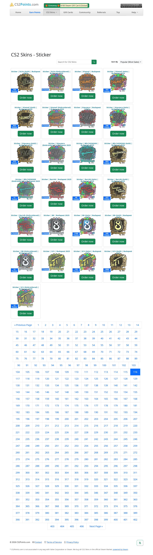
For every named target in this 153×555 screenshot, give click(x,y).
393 (47, 519)
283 (116, 459)
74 (136, 351)
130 (18, 385)
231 (116, 432)
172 (47, 405)
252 (67, 445)
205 (116, 419)
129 (135, 378)
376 (135, 506)
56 (110, 345)
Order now (26, 97)
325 (18, 486)
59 (136, 345)
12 (120, 325)
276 (47, 459)
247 (18, 445)
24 (93, 331)
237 (47, 439)
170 (27, 405)
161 (67, 398)
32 (34, 338)
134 (57, 385)
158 (37, 398)
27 (119, 331)
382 (67, 512)
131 (27, 385)
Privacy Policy (72, 542)
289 (47, 466)
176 (86, 405)
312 (18, 479)
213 (67, 425)
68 (85, 351)
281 (96, 459)
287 (27, 466)
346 (96, 492)
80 (59, 358)
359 (96, 499)
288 (37, 466)
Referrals (101, 12)
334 (106, 486)
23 (85, 331)
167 (125, 398)
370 (76, 506)
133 (47, 385)
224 (47, 432)
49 (51, 345)
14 (137, 325)
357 (76, 499)
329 (57, 486)
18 (42, 331)
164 (96, 398)
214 (76, 425)
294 (96, 466)
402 (135, 519)
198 (47, 419)
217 (106, 425)
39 (93, 338)
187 (67, 412)
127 (116, 378)
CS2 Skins (51, 12)
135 (67, 385)
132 (37, 385)
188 (76, 412)
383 (76, 512)
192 (116, 412)
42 (119, 338)
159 (47, 398)
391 (27, 519)
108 (57, 372)
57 (119, 345)
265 (67, 452)
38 (85, 338)
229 (96, 432)
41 (110, 338)
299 (18, 472)
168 (135, 398)
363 (135, 499)
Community (84, 12)
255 (96, 445)
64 (51, 351)
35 (59, 338)
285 (135, 459)
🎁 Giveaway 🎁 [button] (66, 5)
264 (57, 452)
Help (134, 12)
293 (86, 466)
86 (110, 358)
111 (86, 372)
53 (85, 345)
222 (27, 432)
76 (25, 358)
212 (57, 425)
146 (47, 392)
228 (86, 432)
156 (18, 398)
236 (37, 439)
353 (37, 499)
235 (27, 439)
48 (42, 345)
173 (57, 405)
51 (68, 345)
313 (27, 479)
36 (68, 338)
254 (86, 445)
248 (27, 445)
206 (125, 419)
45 (17, 345)
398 (96, 519)
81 (68, 358)
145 (37, 392)
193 (125, 412)
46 (25, 345)
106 (37, 372)
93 (44, 365)
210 (37, 425)
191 (106, 412)
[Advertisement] (76, 34)
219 (125, 425)
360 (106, 499)
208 (18, 425)
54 (93, 345)
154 (125, 392)
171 (37, 405)
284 (125, 459)
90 (18, 365)
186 (57, 412)
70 (102, 351)
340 (37, 492)
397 (86, 519)
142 (135, 385)
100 (104, 365)
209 (27, 425)
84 (93, 358)
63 (42, 351)
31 (25, 338)
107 (47, 372)
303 (57, 472)
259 (135, 445)
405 (72, 526)
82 (76, 358)
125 (96, 378)
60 (17, 351)
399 (106, 519)
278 (67, 459)
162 (76, 398)
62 (34, 351)
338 (18, 492)
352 (27, 499)
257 (116, 445)
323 (125, 479)
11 (112, 325)
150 (86, 392)
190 (96, 412)
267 (86, 452)
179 (116, 405)
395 (67, 519)
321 (106, 479)
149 (76, 392)
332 (86, 486)
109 (67, 372)
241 (86, 439)
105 (27, 372)
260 (18, 452)
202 (86, 419)
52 (76, 345)
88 (127, 358)
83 (85, 358)
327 (37, 486)
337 (135, 486)
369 (67, 506)
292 (76, 466)
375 (125, 506)
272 (135, 452)
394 (57, 519)
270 (116, 452)
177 (96, 405)
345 (86, 492)
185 (47, 412)
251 (57, 445)
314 (37, 479)
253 (76, 445)
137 (86, 385)
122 (67, 378)
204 (106, 419)
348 (116, 492)
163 (86, 398)
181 (135, 405)
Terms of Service (54, 542)
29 (136, 331)
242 (96, 439)
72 (119, 351)
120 (47, 378)
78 (42, 358)
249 (37, 445)
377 (18, 512)
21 (68, 331)
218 (116, 425)
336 (125, 486)
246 (135, 439)
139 (106, 385)
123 (76, 378)
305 (76, 472)
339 (27, 492)
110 (76, 372)
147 (57, 392)
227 (76, 432)
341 (47, 492)
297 (125, 466)
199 (57, 419)
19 (51, 331)
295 (106, 466)
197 (37, 419)
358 (86, 499)
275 (37, 459)
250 (47, 445)
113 (106, 372)
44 (136, 338)
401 (125, 519)
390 (18, 519)
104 (18, 372)
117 (18, 378)
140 (116, 385)
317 (67, 479)
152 (106, 392)
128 (125, 378)
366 (37, 506)
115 (125, 372)
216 (96, 425)
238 (57, 439)
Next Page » (96, 526)
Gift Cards (68, 12)
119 (37, 378)
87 (119, 358)
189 (86, 412)
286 (18, 466)
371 (86, 506)
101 (114, 365)
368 (57, 506)
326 (27, 486)
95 (61, 365)
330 (67, 486)
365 (27, 506)
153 (116, 392)
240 (76, 439)
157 (27, 398)
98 (86, 365)
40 (102, 338)
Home (18, 12)
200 (67, 419)
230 (106, 432)
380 (47, 512)
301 (37, 472)
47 (34, 345)
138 (96, 385)
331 (76, 486)
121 (57, 378)
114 (116, 372)
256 (106, 445)
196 (27, 419)
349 (125, 492)
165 (106, 398)
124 (86, 378)
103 (134, 365)
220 (135, 425)
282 (106, 459)
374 (116, 506)
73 (127, 351)
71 (110, 351)
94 (52, 365)
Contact (38, 542)
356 (67, 499)
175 (76, 405)
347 (106, 492)
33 (42, 338)
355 (57, 499)
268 (96, 452)
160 (57, 398)
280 (86, 459)
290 (57, 466)
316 (57, 479)
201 (76, 419)
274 (27, 459)
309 (116, 472)
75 (17, 358)
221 (18, 432)
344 (76, 492)
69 (93, 351)
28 (127, 331)
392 (37, 519)
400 (116, 519)
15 (17, 331)
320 (96, 479)
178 (106, 405)
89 (136, 358)
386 (106, 512)
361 (116, 499)
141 (125, 385)
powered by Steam (120, 549)
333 (96, 486)
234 (18, 439)
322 (116, 479)
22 (76, 331)
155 (135, 392)
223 (37, 432)
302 (47, 472)
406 (82, 526)
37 (76, 338)
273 (18, 459)
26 (110, 331)
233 (135, 432)
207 (135, 419)
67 (76, 351)
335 (116, 486)
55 (102, 345)
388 (125, 512)
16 (25, 331)
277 (57, 459)
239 (67, 439)
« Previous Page (23, 325)
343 (67, 492)
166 (116, 398)
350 (135, 492)
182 (18, 412)
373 (106, 506)
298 (135, 466)
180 (125, 405)
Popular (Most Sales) (130, 62)
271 (125, 452)
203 (96, 419)
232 (125, 432)
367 (47, 506)
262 (37, 452)
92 (35, 365)
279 (76, 459)
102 (124, 365)
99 (95, 365)
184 (37, 412)
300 (27, 472)
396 (76, 519)
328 (47, 486)
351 (18, 499)
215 (86, 425)
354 (47, 499)
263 (47, 452)
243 (106, 439)
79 (51, 358)
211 (47, 425)
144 (27, 392)
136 (76, 385)
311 (135, 472)
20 (59, 331)
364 (18, 506)
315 (47, 479)
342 (57, 492)
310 (125, 472)
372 (96, 506)
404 (62, 526)
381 (57, 512)
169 (18, 405)
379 (37, 512)
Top (118, 12)
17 (34, 331)
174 (67, 405)
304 (67, 472)
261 (27, 452)
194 (135, 412)
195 (18, 419)
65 (59, 351)
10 (103, 325)
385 (96, 512)
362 (125, 499)
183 (27, 412)
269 (106, 452)
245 (125, 439)
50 (59, 345)
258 (125, 445)
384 (86, 512)
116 (135, 372)
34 (51, 338)
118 (27, 378)
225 (57, 432)
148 (67, 392)
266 (76, 452)
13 (129, 325)
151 (96, 392)
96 (69, 365)
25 (102, 331)
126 (106, 378)
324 (135, 479)
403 (52, 526)
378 (27, 512)
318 (76, 479)
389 (135, 512)
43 (127, 338)
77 (34, 358)
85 (102, 358)
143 (18, 392)
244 (116, 439)
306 (86, 472)
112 (96, 372)
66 (68, 351)
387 (116, 512)
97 (78, 365)
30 (17, 338)
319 (86, 479)
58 (127, 345)
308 (106, 472)
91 (27, 365)
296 (116, 466)
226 (67, 432)
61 (25, 351)
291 (67, 466)
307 (96, 472)
